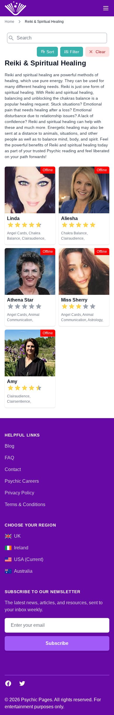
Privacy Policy (19, 492)
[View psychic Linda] (30, 206)
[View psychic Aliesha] (84, 206)
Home (9, 22)
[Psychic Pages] (15, 8)
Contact (13, 469)
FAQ (9, 457)
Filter (74, 51)
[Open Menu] (106, 8)
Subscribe (57, 643)
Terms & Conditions (25, 504)
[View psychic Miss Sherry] (84, 287)
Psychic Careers (22, 481)
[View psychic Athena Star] (30, 287)
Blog (9, 446)
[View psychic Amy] (30, 369)
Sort (50, 51)
